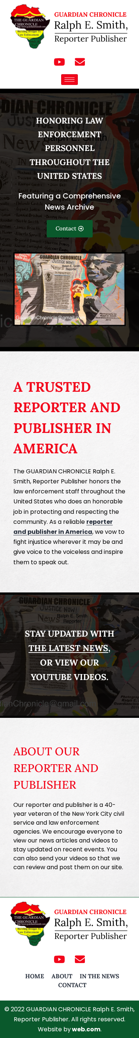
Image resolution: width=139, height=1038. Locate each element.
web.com (86, 1029)
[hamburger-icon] (69, 79)
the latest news (68, 648)
